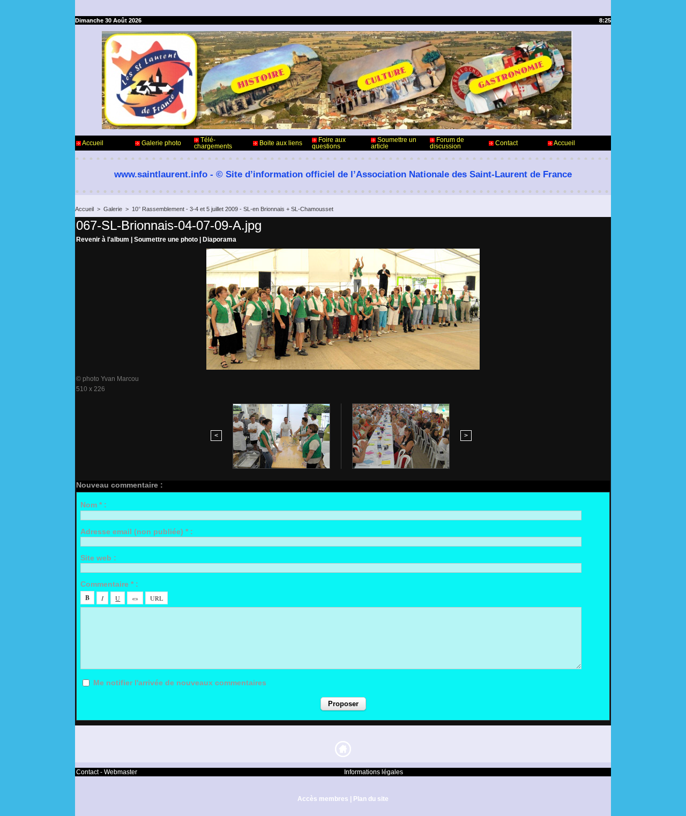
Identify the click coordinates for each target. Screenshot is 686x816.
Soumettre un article (393, 143)
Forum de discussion (447, 143)
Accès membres (322, 799)
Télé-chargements (213, 143)
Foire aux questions (329, 143)
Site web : (98, 557)
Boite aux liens (280, 143)
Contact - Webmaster (106, 772)
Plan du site (371, 799)
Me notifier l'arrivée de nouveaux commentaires (179, 682)
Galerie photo (160, 143)
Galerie (112, 209)
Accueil (92, 143)
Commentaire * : (109, 584)
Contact (506, 143)
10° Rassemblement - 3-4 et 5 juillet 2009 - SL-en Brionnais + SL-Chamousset (232, 209)
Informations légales (373, 772)
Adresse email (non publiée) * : (136, 531)
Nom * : (93, 504)
